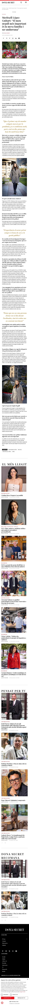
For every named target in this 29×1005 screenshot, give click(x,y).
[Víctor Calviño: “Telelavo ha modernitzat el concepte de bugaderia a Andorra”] (13, 620)
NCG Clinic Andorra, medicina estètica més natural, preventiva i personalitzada (13, 530)
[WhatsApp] (12, 38)
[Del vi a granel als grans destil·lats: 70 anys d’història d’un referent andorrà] (13, 548)
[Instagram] (6, 951)
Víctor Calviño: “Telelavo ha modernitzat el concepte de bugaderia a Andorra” (13, 638)
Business (4, 563)
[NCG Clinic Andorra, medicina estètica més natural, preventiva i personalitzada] (13, 512)
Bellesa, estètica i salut (9, 526)
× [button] (27, 979)
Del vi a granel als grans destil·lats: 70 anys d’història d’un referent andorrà (13, 566)
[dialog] (14, 991)
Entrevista (20, 449)
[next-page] (5, 843)
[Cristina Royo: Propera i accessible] (13, 479)
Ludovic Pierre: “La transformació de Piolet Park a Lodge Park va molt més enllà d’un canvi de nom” (13, 836)
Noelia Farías (4, 641)
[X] (6, 38)
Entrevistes (4, 8)
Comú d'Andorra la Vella (12, 449)
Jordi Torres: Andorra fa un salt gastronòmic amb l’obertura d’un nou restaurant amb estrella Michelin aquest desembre (13, 726)
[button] (21, 2)
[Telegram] (19, 38)
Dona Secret (7, 33)
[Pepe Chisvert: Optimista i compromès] (14, 782)
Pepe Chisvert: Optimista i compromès (13, 800)
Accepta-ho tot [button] (7, 998)
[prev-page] (2, 843)
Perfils (13, 451)
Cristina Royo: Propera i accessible (12, 495)
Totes (7, 8)
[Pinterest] (9, 38)
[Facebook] (3, 38)
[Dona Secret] (8, 2)
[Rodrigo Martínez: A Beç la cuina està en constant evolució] (14, 746)
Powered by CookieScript (14, 1003)
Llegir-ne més (22, 991)
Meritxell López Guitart (7, 451)
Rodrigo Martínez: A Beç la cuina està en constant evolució (13, 764)
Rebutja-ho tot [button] (21, 998)
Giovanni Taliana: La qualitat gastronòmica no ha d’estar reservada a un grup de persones (13, 601)
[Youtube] (16, 951)
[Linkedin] (16, 38)
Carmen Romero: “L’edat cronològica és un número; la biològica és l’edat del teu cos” (13, 674)
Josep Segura (4, 497)
